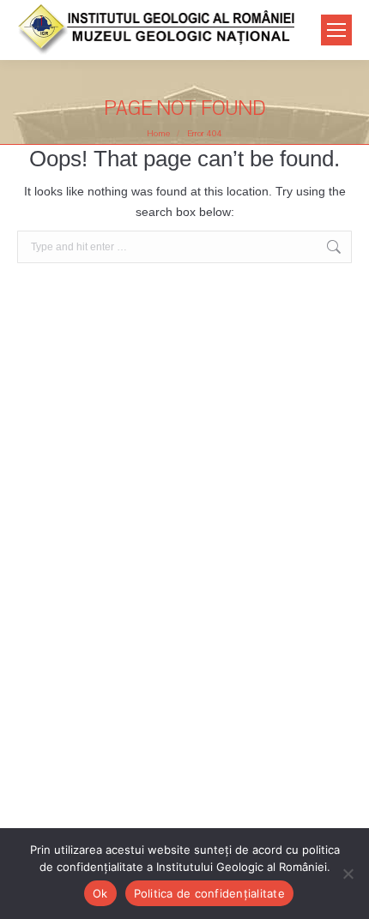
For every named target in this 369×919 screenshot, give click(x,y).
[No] (347, 873)
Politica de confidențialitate (209, 893)
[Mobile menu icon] (336, 30)
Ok (100, 893)
